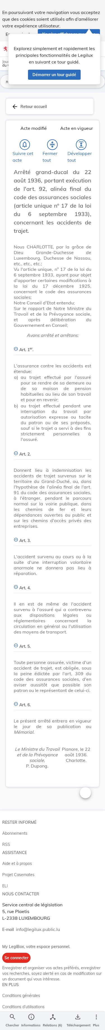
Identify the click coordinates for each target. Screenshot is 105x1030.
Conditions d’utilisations (23, 1006)
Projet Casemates (18, 874)
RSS (6, 844)
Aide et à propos (17, 863)
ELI (5, 885)
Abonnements (14, 833)
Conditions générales (21, 995)
